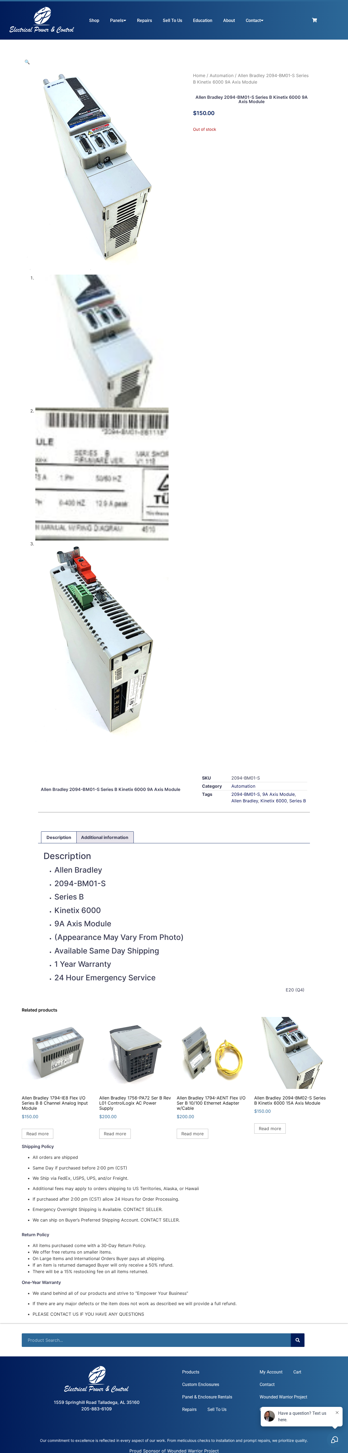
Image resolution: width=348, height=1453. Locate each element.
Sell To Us (172, 20)
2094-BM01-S (245, 794)
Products (190, 1372)
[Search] (297, 1340)
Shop (94, 20)
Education (202, 20)
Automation (222, 75)
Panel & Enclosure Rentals (207, 1397)
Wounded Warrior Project (283, 1397)
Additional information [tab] (104, 837)
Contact (253, 20)
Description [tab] (58, 837)
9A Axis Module (278, 794)
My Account (271, 1372)
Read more (37, 1133)
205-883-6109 (96, 1408)
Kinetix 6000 (273, 800)
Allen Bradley (244, 800)
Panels (116, 20)
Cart (297, 1372)
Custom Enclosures (200, 1384)
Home (199, 75)
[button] (27, 62)
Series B (297, 800)
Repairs (144, 20)
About (229, 20)
